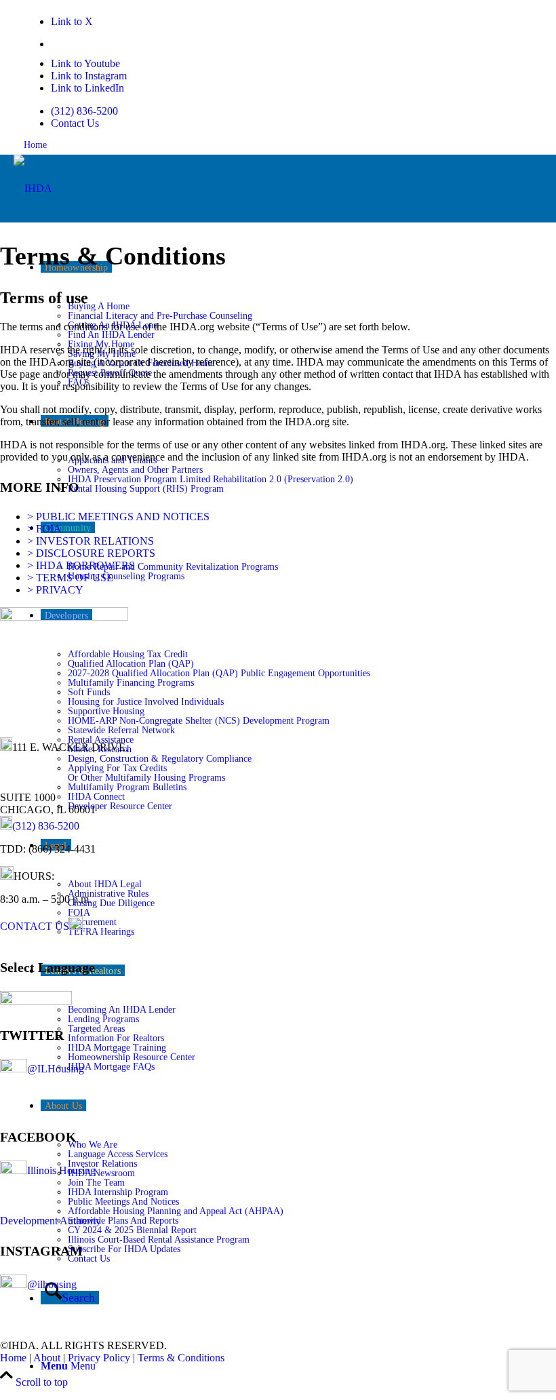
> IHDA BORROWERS (81, 565)
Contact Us (75, 123)
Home (35, 145)
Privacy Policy (99, 1357)
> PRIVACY (55, 590)
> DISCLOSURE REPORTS (91, 553)
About (46, 1357)
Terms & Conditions (181, 1357)
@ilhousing (52, 1284)
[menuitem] (273, 111)
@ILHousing (55, 1068)
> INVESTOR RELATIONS (90, 541)
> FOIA (44, 528)
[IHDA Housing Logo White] (33, 188)
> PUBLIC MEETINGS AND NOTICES (118, 516)
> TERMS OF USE (70, 577)
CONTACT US (34, 926)
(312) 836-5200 (84, 111)
